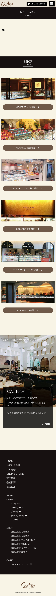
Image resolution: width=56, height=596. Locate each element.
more (47, 424)
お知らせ (11, 469)
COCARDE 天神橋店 (25, 107)
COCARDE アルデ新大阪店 (25, 188)
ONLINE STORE (38, 3)
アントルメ (16, 503)
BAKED (10, 495)
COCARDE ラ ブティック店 (25, 270)
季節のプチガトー (19, 515)
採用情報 (11, 478)
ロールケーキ (17, 507)
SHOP (9, 528)
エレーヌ (15, 519)
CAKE (9, 499)
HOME (9, 461)
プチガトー (16, 511)
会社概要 (11, 482)
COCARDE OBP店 (25, 310)
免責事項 (11, 487)
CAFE (9, 560)
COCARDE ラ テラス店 (21, 564)
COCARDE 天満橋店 (25, 148)
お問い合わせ (13, 465)
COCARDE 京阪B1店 (25, 229)
